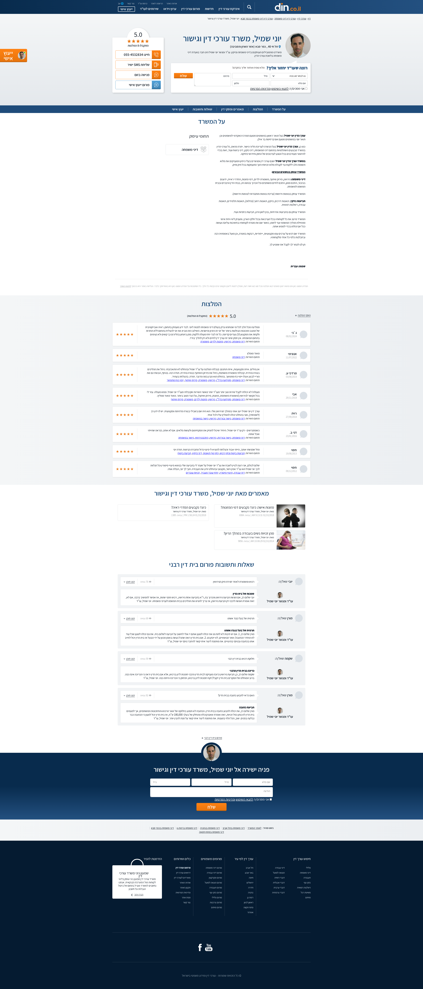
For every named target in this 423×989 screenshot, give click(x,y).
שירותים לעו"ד (149, 9)
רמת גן (250, 897)
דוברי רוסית (279, 877)
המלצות (258, 109)
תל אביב (249, 867)
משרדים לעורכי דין (182, 877)
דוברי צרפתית (278, 892)
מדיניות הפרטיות (183, 892)
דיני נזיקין (197, 453)
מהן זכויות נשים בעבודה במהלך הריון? (249, 533)
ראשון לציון (248, 902)
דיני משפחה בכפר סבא (162, 828)
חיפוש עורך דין (302, 859)
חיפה (251, 877)
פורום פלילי (217, 897)
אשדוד (250, 912)
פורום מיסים (216, 907)
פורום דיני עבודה (214, 872)
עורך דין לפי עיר (243, 859)
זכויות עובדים (193, 472)
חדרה (250, 887)
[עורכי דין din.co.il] (282, 7)
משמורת (204, 341)
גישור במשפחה (200, 418)
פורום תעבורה (215, 887)
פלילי (308, 867)
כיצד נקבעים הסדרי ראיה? (188, 507)
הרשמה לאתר (157, 3)
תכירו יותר (138, 894)
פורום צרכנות (216, 902)
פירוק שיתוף (191, 380)
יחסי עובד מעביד (209, 472)
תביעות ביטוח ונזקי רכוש (232, 453)
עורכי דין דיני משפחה (285, 18)
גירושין (227, 341)
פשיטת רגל (306, 892)
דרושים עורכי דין (183, 872)
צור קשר (130, 3)
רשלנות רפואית (304, 887)
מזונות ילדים (216, 341)
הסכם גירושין (201, 437)
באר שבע (249, 872)
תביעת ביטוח (184, 453)
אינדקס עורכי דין (229, 9)
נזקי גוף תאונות (211, 453)
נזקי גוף (307, 882)
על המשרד (279, 109)
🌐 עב (121, 3)
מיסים (308, 897)
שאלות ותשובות (202, 109)
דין (309, 18)
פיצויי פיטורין (226, 472)
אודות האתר (171, 3)
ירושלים (250, 882)
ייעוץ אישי (126, 9)
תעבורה (307, 877)
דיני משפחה (238, 341)
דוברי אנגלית (279, 882)
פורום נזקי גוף (216, 892)
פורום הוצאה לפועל (213, 882)
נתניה (250, 892)
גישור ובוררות (224, 418)
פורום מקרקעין (215, 877)
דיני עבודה (239, 472)
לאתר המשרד (254, 828)
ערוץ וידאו (169, 9)
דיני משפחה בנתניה (210, 828)
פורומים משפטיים (211, 859)
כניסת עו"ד (142, 3)
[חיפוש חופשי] (249, 7)
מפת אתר (186, 897)
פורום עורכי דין (190, 9)
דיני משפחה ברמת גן (187, 828)
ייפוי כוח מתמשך (175, 380)
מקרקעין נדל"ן (223, 380)
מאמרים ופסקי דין (232, 109)
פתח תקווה (248, 907)
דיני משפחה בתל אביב (234, 828)
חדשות (209, 9)
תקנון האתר (185, 887)
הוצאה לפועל (279, 872)
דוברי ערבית (279, 887)
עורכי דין (301, 18)
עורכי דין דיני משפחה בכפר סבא (257, 18)
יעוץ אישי (178, 109)
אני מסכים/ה (277, 88)
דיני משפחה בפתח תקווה (211, 832)
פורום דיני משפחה (214, 867)
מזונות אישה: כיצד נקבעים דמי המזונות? (247, 507)
